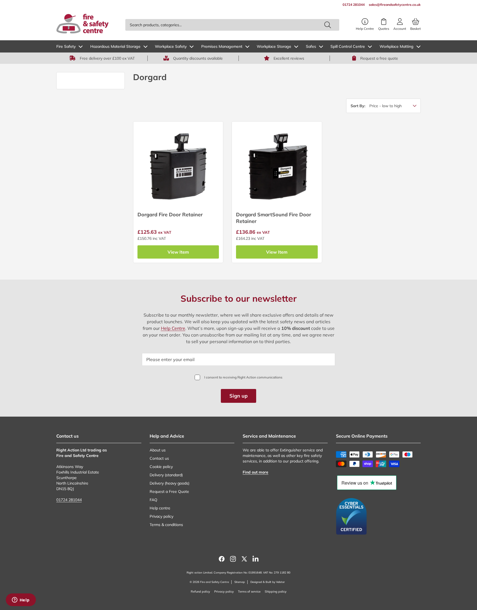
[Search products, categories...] (327, 25)
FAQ (153, 499)
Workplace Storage (274, 46)
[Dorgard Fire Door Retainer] (178, 166)
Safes (311, 46)
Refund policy (200, 591)
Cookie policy (161, 466)
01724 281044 (69, 499)
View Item (178, 252)
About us (158, 450)
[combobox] (232, 25)
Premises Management (221, 46)
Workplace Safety (171, 46)
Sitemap (239, 582)
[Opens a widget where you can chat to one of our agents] (21, 600)
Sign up (238, 396)
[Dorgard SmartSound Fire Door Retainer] (276, 166)
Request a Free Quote (169, 491)
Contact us (159, 458)
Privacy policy (161, 516)
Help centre (160, 508)
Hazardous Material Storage (115, 46)
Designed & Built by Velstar (267, 582)
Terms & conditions (166, 524)
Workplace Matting (397, 46)
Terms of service (249, 591)
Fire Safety (66, 46)
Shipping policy (276, 591)
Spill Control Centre (347, 46)
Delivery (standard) (166, 474)
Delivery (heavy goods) (169, 483)
